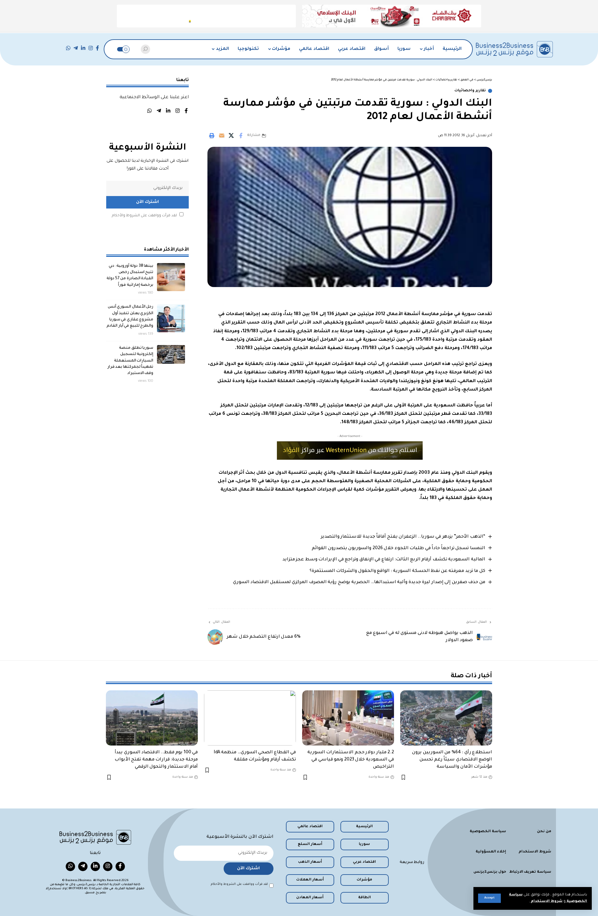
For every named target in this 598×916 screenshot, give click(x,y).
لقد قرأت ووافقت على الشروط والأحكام (144, 216)
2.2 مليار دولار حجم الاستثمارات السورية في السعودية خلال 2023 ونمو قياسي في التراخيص (350, 760)
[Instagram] (90, 48)
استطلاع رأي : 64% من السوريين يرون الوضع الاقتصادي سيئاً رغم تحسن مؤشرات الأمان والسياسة (452, 760)
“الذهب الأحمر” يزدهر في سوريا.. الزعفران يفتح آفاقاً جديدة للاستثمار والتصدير (403, 537)
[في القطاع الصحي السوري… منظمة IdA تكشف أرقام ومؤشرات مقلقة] (250, 718)
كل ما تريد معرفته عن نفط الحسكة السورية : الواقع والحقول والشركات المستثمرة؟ (397, 571)
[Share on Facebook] (240, 136)
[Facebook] (97, 48)
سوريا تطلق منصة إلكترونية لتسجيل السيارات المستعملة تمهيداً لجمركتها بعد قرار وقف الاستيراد (130, 361)
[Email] (221, 136)
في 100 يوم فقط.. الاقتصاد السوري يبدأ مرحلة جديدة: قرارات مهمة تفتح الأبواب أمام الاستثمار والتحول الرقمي (156, 760)
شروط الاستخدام (546, 901)
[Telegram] (75, 48)
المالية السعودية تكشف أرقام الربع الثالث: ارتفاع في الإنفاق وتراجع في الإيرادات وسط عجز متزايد (383, 559)
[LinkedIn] (83, 48)
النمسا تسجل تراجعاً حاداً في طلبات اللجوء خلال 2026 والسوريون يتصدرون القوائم (398, 548)
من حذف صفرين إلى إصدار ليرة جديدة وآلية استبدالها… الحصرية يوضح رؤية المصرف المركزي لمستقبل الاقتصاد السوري (359, 582)
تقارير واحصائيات (470, 91)
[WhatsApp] (68, 48)
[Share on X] (231, 136)
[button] (489, 898)
